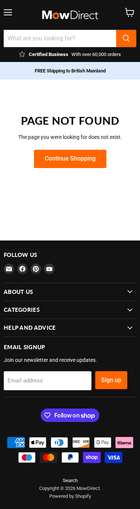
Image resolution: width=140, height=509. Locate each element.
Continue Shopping (70, 158)
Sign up (111, 380)
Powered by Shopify (70, 496)
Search (70, 480)
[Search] (126, 38)
